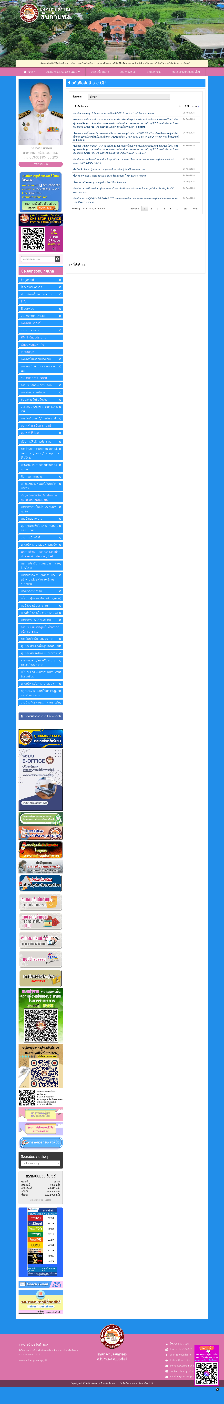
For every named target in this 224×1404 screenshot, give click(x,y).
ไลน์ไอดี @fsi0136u (180, 1360)
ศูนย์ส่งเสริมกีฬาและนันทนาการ (39, 653)
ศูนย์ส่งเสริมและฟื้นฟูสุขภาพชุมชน (40, 646)
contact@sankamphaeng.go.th (187, 1366)
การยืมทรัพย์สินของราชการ (37, 639)
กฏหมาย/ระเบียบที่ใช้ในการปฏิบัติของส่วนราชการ (40, 693)
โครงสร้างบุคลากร (31, 287)
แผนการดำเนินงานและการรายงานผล (40, 368)
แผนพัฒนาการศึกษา (33, 392)
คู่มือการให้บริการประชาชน (36, 442)
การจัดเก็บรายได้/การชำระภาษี (38, 418)
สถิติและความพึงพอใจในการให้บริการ (38, 486)
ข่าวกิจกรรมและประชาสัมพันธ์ (62, 72)
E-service (27, 309)
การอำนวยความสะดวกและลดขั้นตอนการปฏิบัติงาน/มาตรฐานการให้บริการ (40, 453)
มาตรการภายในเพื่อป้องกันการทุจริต (39, 509)
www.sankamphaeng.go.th (33, 1360)
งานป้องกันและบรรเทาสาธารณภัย (40, 703)
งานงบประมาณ (30, 330)
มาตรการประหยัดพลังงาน (36, 620)
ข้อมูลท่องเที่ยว (128, 72)
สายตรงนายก (41, 164)
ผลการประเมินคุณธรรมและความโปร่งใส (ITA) (40, 566)
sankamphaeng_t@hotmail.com (187, 1371)
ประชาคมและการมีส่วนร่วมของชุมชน (39, 467)
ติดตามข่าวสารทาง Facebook (43, 716)
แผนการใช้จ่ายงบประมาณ (36, 359)
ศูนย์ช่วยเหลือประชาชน (34, 606)
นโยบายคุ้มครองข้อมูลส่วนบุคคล (40, 598)
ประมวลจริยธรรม (31, 591)
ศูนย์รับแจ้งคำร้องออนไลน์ (186, 72)
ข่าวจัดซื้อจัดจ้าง (100, 72)
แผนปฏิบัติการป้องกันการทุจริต (39, 613)
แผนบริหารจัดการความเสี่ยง (37, 684)
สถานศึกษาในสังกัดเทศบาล (36, 294)
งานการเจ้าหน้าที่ (30, 537)
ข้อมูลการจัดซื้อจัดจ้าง (34, 400)
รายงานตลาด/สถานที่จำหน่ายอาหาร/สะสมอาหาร (38, 662)
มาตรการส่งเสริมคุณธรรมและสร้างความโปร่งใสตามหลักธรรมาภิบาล (38, 579)
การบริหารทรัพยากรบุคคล (36, 385)
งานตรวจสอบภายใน (33, 316)
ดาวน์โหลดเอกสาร (31, 519)
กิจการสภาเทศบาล (31, 477)
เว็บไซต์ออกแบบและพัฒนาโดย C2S (136, 1383)
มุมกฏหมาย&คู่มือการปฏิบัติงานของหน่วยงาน (39, 528)
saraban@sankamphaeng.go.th (187, 1376)
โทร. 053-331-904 (179, 1344)
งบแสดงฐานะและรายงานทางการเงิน (39, 409)
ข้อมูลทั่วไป (27, 280)
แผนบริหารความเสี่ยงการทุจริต (39, 545)
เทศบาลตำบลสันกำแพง (180, 1355)
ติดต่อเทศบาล (154, 72)
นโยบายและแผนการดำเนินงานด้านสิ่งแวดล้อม (40, 674)
